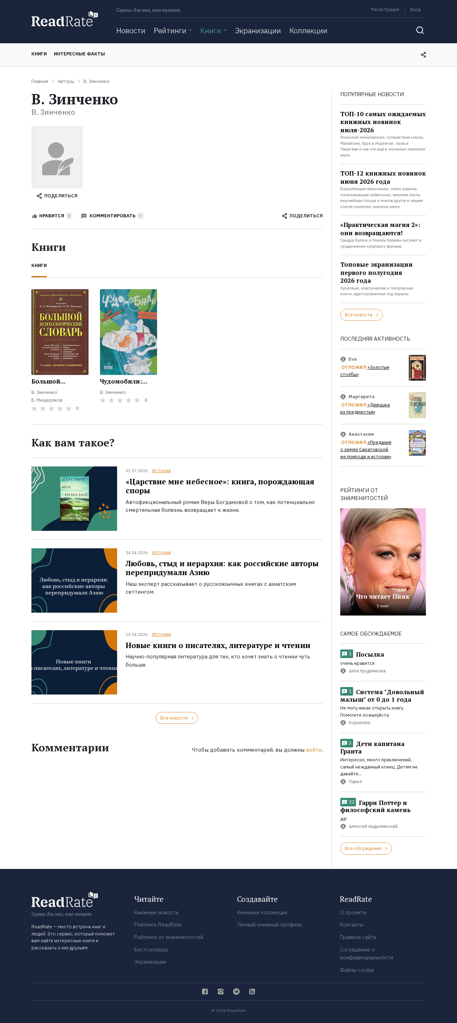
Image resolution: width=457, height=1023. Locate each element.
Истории (161, 471)
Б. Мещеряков (46, 400)
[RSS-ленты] (252, 991)
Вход (415, 9)
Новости (130, 30)
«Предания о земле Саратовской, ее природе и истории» (365, 449)
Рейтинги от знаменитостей (168, 937)
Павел (355, 782)
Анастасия (361, 434)
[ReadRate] (64, 18)
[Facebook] (205, 991)
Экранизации (258, 30)
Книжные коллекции (262, 912)
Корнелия (359, 723)
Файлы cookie (357, 970)
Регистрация (385, 9)
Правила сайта (358, 937)
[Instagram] (220, 991)
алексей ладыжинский (373, 827)
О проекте (353, 912)
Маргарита (361, 397)
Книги (210, 30)
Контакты (351, 924)
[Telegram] (236, 991)
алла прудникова (367, 671)
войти (314, 749)
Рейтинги (170, 30)
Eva (352, 359)
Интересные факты (79, 54)
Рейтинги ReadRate (158, 924)
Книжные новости (156, 912)
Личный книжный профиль (269, 924)
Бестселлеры (151, 949)
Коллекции (308, 30)
